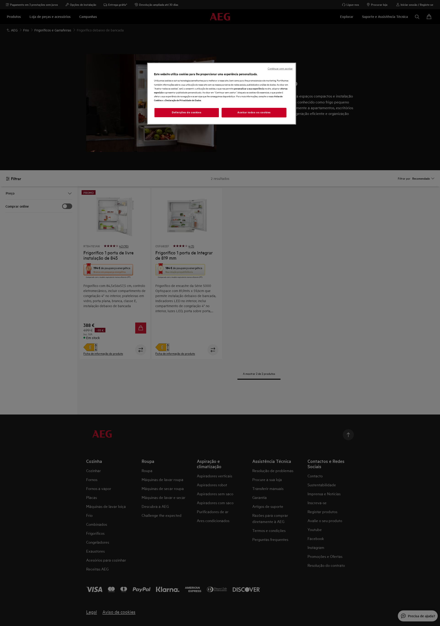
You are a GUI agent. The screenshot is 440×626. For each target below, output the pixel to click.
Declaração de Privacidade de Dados (183, 100)
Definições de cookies (186, 112)
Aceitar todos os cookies (254, 112)
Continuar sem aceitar (280, 68)
